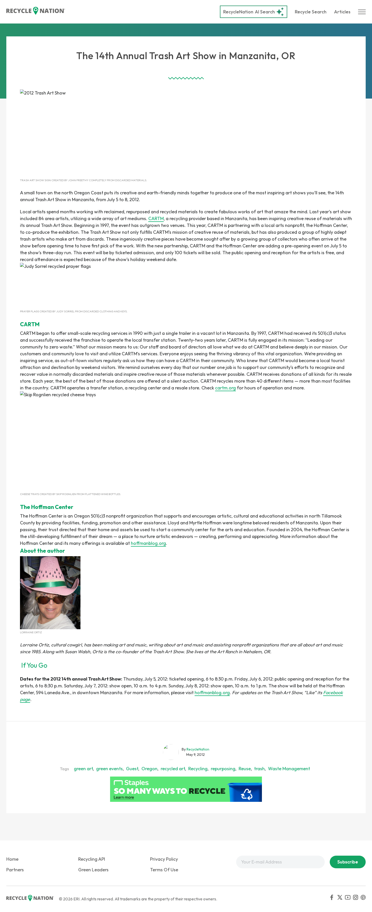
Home (12, 859)
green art (83, 768)
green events (109, 768)
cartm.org (225, 388)
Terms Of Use (164, 870)
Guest (132, 768)
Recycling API (91, 859)
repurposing (223, 768)
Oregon (149, 768)
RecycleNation (238, 12)
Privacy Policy (164, 859)
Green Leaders (93, 870)
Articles (342, 12)
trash (259, 768)
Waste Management (289, 768)
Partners (15, 870)
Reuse (245, 768)
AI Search (249, 12)
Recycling (198, 768)
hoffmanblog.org (148, 543)
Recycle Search (310, 12)
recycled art (173, 768)
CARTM (156, 218)
